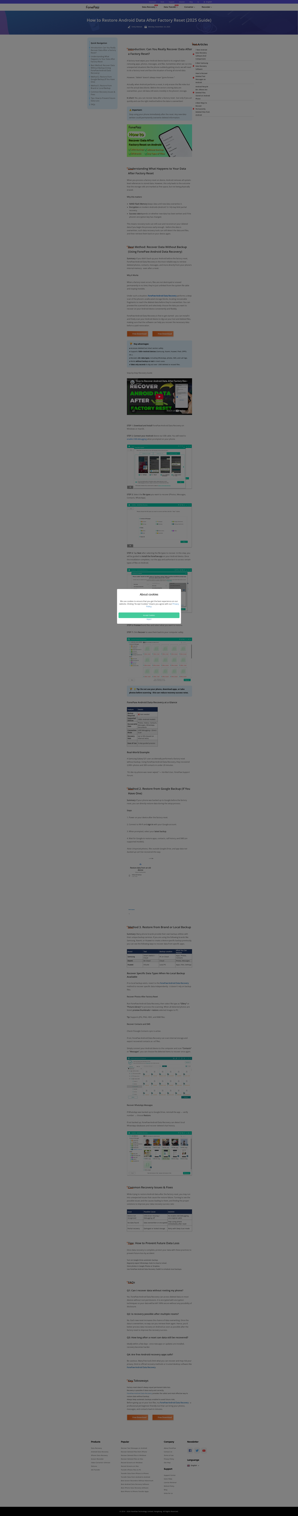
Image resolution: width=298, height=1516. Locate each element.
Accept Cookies (149, 615)
